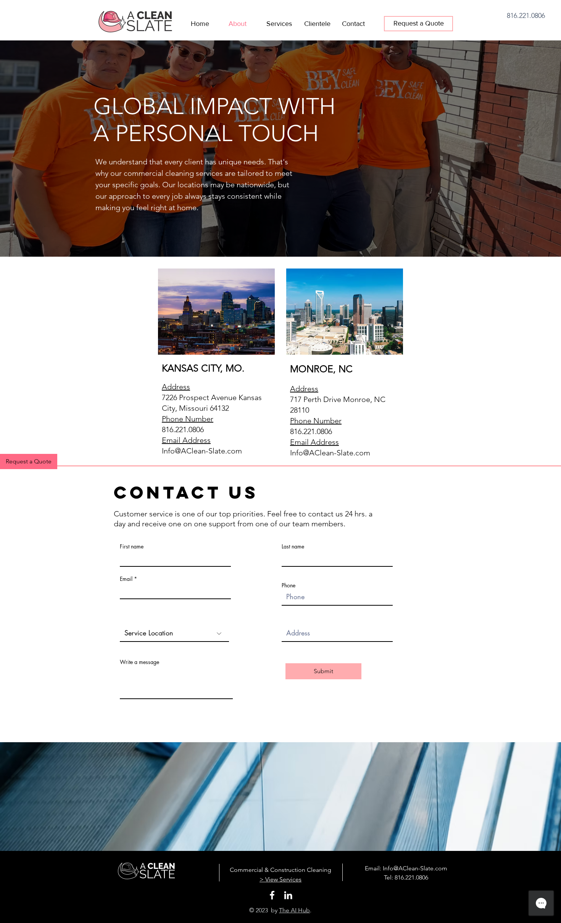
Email (126, 579)
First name (131, 546)
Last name (293, 546)
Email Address (186, 440)
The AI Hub (294, 910)
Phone (288, 585)
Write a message (139, 662)
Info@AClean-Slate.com (202, 450)
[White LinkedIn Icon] (288, 895)
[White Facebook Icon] (272, 895)
